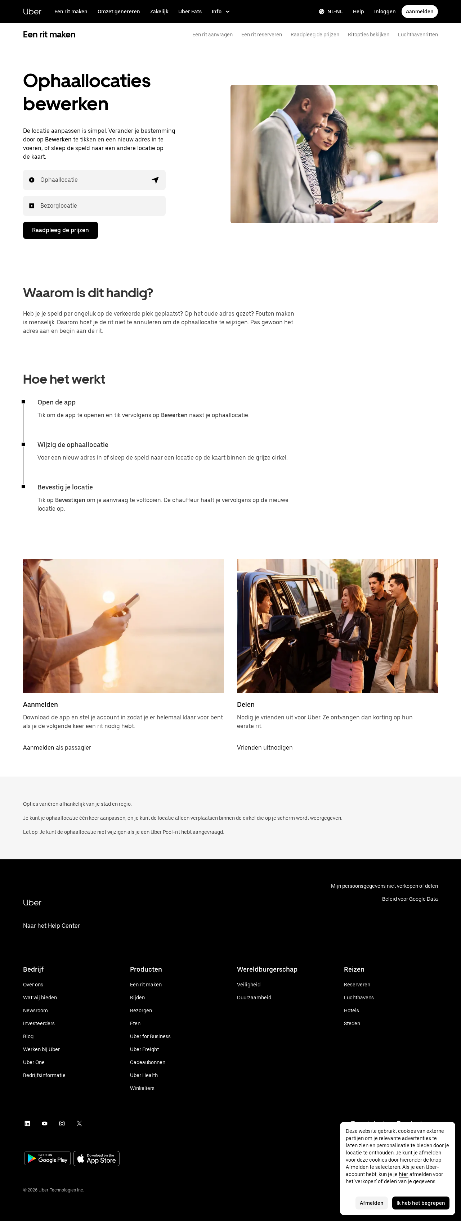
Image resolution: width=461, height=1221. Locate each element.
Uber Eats (190, 11)
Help (358, 11)
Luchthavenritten (418, 34)
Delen (246, 704)
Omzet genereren (119, 11)
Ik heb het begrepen (421, 1203)
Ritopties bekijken (368, 34)
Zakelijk (159, 11)
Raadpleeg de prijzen (315, 34)
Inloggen (385, 11)
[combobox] (40, 180)
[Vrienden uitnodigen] (337, 626)
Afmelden (372, 1203)
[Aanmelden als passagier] (123, 626)
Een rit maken (71, 11)
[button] (155, 180)
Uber (32, 11)
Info (216, 11)
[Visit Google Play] (47, 1159)
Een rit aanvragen (212, 34)
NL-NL (335, 11)
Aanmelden (420, 11)
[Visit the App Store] (96, 1159)
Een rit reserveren (261, 34)
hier (403, 1174)
